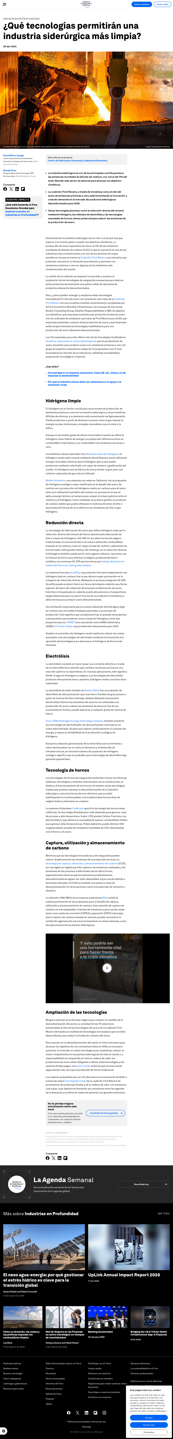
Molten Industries (56, 480)
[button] (107, 968)
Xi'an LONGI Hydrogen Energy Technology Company (74, 720)
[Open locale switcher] (3, 1431)
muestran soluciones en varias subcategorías (71, 341)
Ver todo (164, 1213)
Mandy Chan (9, 170)
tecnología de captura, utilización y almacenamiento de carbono (82, 863)
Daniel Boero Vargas (13, 155)
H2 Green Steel (63, 626)
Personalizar (149, 1432)
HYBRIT (70, 622)
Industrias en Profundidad (21, 19)
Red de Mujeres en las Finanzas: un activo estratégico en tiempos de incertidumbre (65, 1334)
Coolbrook (77, 808)
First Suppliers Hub (75, 1080)
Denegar (149, 1418)
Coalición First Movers (93, 257)
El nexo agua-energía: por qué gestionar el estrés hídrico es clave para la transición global (43, 1280)
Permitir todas (149, 1425)
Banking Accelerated (100, 1331)
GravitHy (75, 572)
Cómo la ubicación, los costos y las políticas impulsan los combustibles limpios (21, 1334)
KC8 (104, 897)
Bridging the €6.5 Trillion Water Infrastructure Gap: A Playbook (149, 1333)
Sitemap (86, 1426)
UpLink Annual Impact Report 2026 (124, 1274)
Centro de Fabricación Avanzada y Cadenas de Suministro (78, 160)
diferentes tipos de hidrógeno (102, 454)
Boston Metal (92, 690)
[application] (108, 968)
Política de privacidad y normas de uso (86, 1421)
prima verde (83, 1066)
